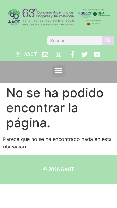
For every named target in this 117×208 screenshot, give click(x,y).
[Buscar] (108, 40)
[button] (58, 71)
